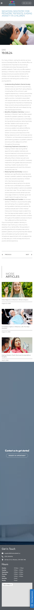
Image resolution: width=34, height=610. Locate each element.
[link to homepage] (12, 3)
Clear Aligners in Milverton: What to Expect (15, 300)
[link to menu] (3, 3)
